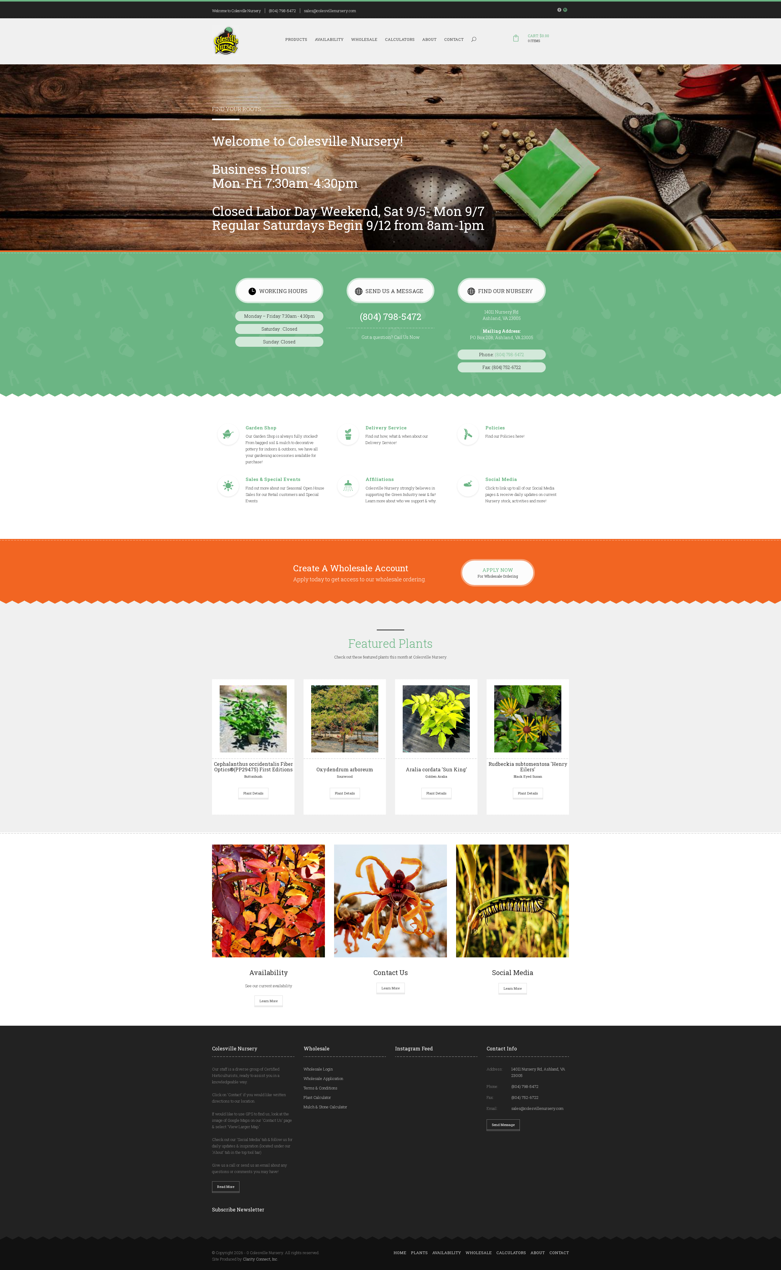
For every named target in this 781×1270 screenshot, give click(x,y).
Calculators (400, 39)
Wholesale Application (323, 1078)
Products (296, 39)
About (429, 39)
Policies (495, 428)
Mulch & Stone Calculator (325, 1107)
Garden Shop (261, 428)
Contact (454, 39)
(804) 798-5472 (282, 10)
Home (400, 1252)
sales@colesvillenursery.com (330, 10)
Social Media (501, 479)
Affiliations (379, 479)
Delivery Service (386, 428)
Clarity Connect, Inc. (260, 1259)
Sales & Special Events (273, 479)
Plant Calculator (317, 1097)
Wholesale (364, 39)
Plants (419, 1252)
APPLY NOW (497, 570)
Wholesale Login (318, 1069)
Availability (329, 39)
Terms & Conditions (320, 1088)
